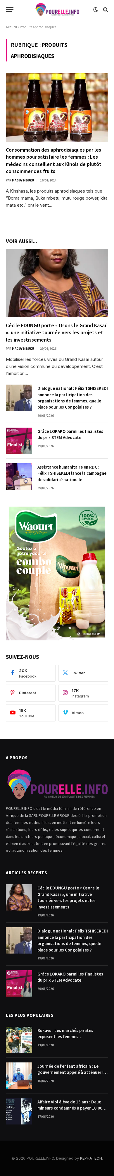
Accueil (11, 27)
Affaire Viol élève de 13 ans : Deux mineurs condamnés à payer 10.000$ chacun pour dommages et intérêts (72, 1108)
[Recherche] (105, 9)
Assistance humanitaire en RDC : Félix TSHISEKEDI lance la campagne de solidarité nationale (71, 473)
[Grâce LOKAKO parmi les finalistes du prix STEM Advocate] (19, 441)
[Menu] (9, 9)
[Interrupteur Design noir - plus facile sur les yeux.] (95, 9)
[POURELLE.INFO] (57, 9)
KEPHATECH (91, 1158)
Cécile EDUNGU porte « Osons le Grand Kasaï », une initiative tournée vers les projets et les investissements (56, 332)
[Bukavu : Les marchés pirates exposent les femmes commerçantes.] (19, 1040)
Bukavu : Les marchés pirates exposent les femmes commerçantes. (65, 1037)
